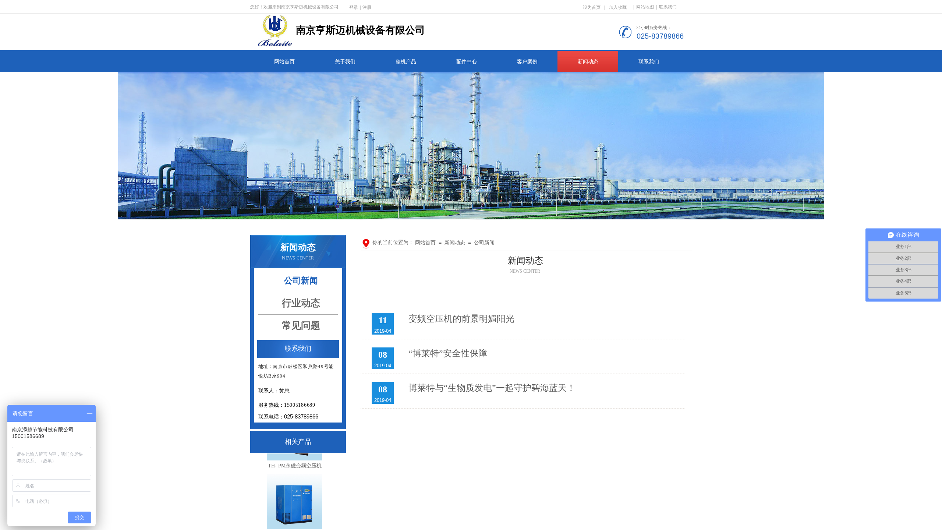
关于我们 (345, 61)
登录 (353, 7)
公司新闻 (484, 242)
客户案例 (527, 61)
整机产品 (406, 61)
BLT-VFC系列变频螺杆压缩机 (295, 521)
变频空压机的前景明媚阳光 (461, 319)
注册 (366, 7)
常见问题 (301, 325)
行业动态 (301, 303)
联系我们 (648, 61)
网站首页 (284, 61)
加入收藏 (618, 7)
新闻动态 (588, 61)
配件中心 (466, 61)
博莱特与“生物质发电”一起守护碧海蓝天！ (492, 388)
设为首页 (592, 7)
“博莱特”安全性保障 (447, 353)
